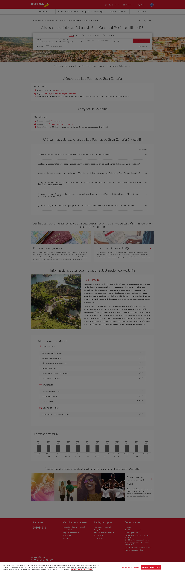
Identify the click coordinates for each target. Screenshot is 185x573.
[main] (92, 567)
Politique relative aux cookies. (82, 569)
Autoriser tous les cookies (151, 567)
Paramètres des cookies (130, 567)
